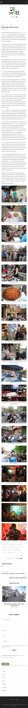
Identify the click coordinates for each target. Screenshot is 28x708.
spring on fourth (16, 550)
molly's (22, 547)
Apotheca (10, 161)
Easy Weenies (16, 123)
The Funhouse (7, 181)
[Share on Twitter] (19, 558)
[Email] (16, 17)
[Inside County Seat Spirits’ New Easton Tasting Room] (14, 594)
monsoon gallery (6, 550)
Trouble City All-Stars (17, 181)
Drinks (4, 671)
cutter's (11, 547)
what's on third (11, 552)
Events (4, 674)
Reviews (4, 690)
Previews (4, 687)
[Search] (26, 2)
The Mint (3, 110)
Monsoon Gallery (15, 130)
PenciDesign (14, 705)
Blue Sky (3, 95)
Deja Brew (3, 142)
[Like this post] (16, 558)
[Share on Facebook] (18, 558)
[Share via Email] (21, 558)
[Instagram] (14, 17)
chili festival (19, 544)
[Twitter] (12, 17)
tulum (3, 552)
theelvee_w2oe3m (6, 564)
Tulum (2, 71)
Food (4, 677)
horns (16, 547)
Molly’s (2, 154)
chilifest (4, 547)
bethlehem (11, 544)
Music (4, 681)
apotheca (4, 544)
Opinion (4, 684)
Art (3, 668)
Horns (24, 61)
